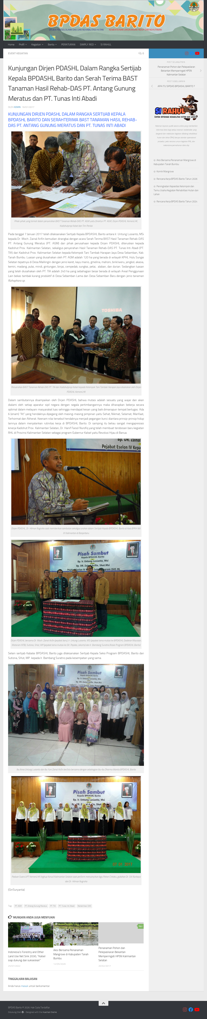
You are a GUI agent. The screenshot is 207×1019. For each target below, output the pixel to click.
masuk (24, 986)
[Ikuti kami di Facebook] (192, 53)
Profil (21, 44)
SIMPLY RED (87, 44)
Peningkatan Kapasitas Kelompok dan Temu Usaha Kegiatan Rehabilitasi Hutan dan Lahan (176, 190)
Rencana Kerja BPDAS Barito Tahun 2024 (177, 201)
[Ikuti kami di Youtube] (197, 53)
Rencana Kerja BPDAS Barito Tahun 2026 (177, 178)
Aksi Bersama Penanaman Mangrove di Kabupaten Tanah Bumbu (70, 954)
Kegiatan (36, 44)
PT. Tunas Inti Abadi (67, 906)
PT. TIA (53, 906)
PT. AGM (18, 906)
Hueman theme (50, 1012)
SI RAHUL (106, 44)
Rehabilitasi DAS (84, 906)
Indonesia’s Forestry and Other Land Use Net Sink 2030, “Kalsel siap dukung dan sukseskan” (26, 956)
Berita (51, 44)
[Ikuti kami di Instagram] (187, 53)
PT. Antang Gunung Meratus (36, 906)
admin (17, 107)
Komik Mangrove (165, 171)
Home (11, 44)
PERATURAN (68, 44)
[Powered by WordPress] (23, 1012)
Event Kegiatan (18, 53)
